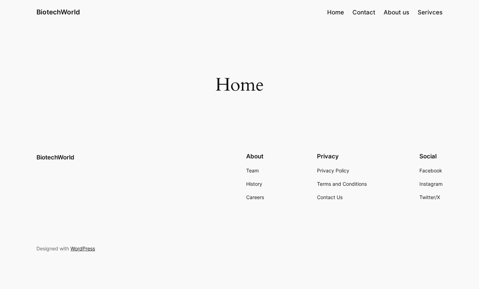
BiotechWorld (58, 12)
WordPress (82, 248)
